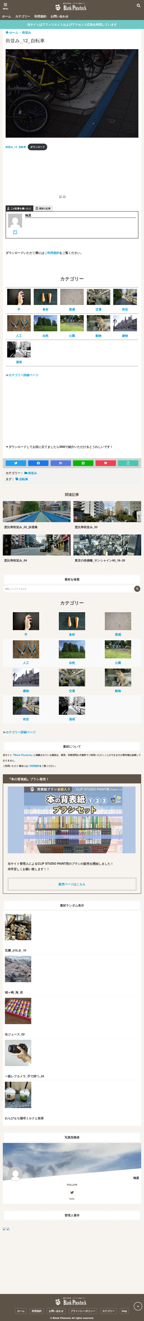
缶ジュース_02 (15, 1034)
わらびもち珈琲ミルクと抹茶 (24, 1118)
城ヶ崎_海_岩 (14, 992)
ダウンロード (37, 147)
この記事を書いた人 (21, 208)
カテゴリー (22, 16)
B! (60, 463)
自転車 (23, 479)
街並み (26, 32)
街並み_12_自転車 (16, 147)
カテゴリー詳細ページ (23, 375)
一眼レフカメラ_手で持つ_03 (24, 1076)
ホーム (6, 16)
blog (124, 1311)
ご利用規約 (51, 253)
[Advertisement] (32, 176)
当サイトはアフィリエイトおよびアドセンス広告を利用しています (72, 24)
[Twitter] (15, 233)
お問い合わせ (59, 16)
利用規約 (40, 16)
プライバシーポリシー (83, 1311)
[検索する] (137, 589)
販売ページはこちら (72, 884)
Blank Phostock (22, 755)
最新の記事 (45, 208)
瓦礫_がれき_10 (15, 950)
